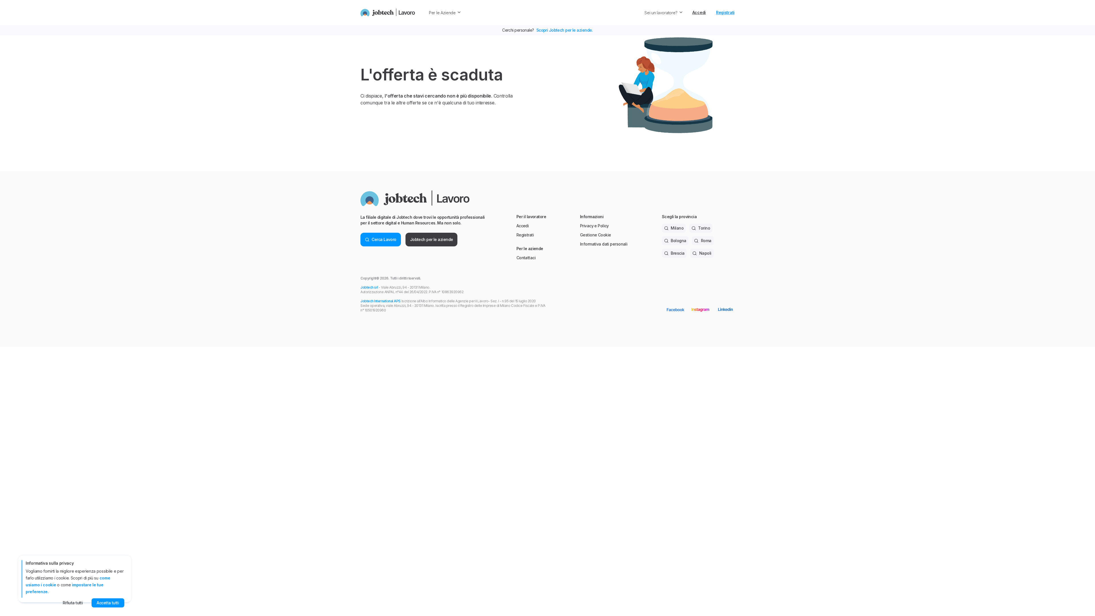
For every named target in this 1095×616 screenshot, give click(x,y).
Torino (704, 228)
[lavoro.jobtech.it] (387, 12)
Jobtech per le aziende (431, 239)
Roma (706, 240)
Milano (677, 228)
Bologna (678, 240)
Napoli (705, 253)
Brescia (677, 253)
